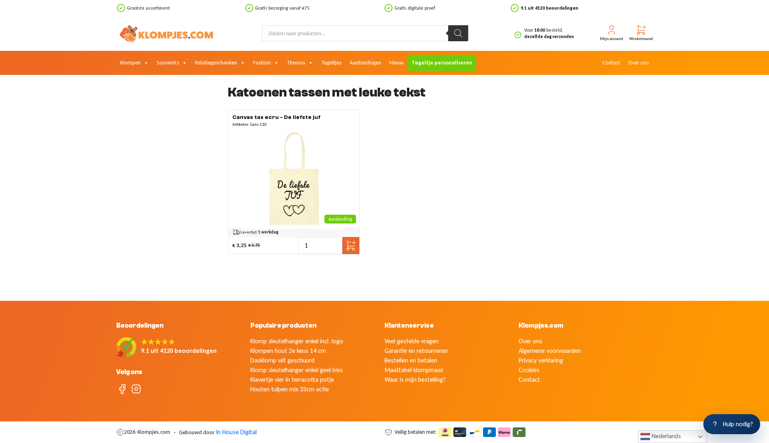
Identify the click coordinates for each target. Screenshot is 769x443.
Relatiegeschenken (216, 62)
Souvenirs (168, 62)
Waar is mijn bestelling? (415, 379)
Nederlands (665, 436)
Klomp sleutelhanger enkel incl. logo (296, 341)
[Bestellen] (294, 179)
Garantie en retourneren (416, 350)
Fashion (262, 62)
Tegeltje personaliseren (442, 62)
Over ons (638, 62)
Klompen (130, 62)
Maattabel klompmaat (413, 370)
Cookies (529, 370)
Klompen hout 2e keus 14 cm (288, 350)
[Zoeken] (458, 33)
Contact (611, 62)
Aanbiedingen (365, 62)
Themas (296, 62)
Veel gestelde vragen (411, 341)
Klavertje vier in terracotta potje (292, 379)
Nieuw (396, 62)
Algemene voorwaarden (550, 350)
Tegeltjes (331, 62)
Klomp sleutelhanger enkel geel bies (296, 370)
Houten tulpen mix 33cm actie (289, 389)
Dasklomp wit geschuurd (282, 360)
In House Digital (236, 432)
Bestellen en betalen (410, 360)
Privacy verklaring (541, 360)
